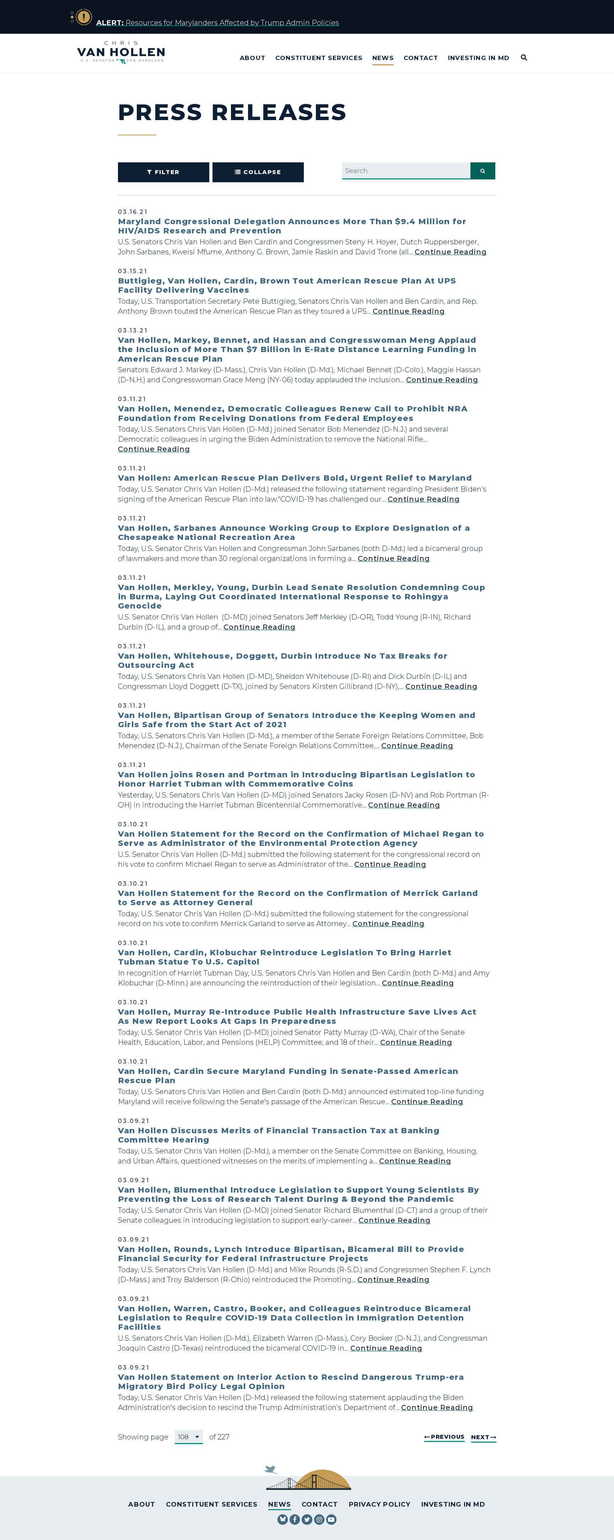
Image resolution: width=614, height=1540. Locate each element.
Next (480, 1437)
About (252, 57)
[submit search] (482, 170)
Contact (421, 57)
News (383, 57)
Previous (448, 1436)
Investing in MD (479, 57)
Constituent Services (318, 57)
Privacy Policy (380, 1504)
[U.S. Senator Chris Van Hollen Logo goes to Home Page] (125, 53)
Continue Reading (451, 251)
